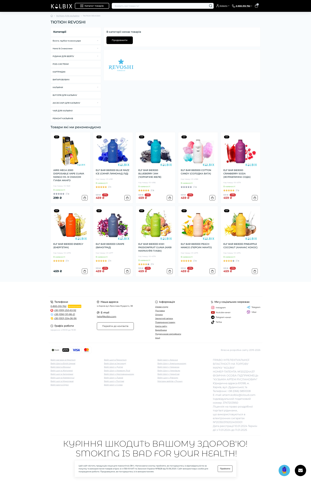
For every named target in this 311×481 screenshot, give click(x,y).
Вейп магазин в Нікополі (63, 360)
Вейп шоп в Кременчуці (62, 377)
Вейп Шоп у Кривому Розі (117, 370)
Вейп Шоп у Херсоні (167, 360)
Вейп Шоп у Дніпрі (113, 367)
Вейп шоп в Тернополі (115, 360)
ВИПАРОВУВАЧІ (61, 79)
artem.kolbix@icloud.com (238, 394)
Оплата (159, 314)
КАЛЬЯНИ (58, 87)
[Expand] (97, 40)
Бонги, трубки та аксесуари (67, 41)
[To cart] (85, 198)
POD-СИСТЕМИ (61, 64)
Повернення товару (165, 322)
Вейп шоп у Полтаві (114, 381)
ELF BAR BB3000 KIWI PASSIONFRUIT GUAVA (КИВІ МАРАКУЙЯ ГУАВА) (155, 247)
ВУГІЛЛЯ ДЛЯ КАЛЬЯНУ (65, 95)
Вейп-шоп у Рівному (167, 377)
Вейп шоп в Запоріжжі (62, 374)
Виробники (161, 330)
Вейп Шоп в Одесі (60, 385)
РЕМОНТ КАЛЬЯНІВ (63, 118)
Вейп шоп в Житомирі (62, 370)
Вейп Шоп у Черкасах (168, 367)
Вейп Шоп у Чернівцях (168, 370)
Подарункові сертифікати (168, 334)
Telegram (256, 307)
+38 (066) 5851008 (239, 391)
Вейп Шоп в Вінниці (61, 367)
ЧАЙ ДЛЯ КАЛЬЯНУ (63, 110)
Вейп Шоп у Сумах (113, 385)
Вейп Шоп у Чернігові (168, 374)
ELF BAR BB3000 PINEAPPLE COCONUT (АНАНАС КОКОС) (240, 246)
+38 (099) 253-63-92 (65, 310)
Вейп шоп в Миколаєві (62, 381)
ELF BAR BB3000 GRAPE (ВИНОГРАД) (110, 246)
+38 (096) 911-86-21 (64, 314)
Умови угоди (161, 307)
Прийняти (225, 468)
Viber (254, 312)
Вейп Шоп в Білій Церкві (63, 363)
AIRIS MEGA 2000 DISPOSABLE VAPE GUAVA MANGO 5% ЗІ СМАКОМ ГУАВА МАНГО (68, 175)
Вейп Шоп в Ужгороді (115, 363)
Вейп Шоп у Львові (113, 377)
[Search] (210, 5)
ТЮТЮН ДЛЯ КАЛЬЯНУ (68, 16)
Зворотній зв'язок (164, 318)
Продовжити (119, 40)
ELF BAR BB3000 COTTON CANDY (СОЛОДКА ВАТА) (196, 172)
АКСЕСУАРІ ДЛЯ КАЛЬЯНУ (66, 103)
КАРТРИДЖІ (59, 72)
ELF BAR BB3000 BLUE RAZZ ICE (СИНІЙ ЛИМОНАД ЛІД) (112, 172)
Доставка (160, 310)
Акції (157, 338)
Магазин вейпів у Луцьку (170, 381)
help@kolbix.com (106, 316)
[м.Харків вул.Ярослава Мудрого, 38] (102, 289)
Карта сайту (161, 326)
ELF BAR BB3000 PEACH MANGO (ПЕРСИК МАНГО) (196, 246)
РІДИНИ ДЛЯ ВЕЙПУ (63, 56)
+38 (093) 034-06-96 (65, 318)
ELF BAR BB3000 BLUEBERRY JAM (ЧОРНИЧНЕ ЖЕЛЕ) (149, 173)
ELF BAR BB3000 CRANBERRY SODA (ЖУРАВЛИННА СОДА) (237, 173)
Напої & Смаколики (62, 48)
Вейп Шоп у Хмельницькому (171, 363)
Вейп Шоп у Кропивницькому (119, 374)
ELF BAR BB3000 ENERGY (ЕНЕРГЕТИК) (68, 246)
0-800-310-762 (58, 306)
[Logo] (61, 6)
